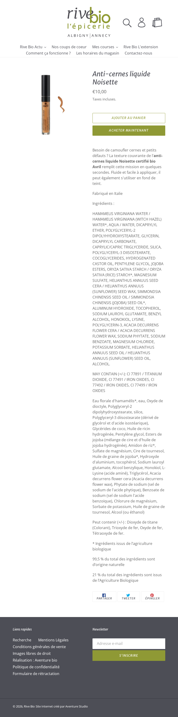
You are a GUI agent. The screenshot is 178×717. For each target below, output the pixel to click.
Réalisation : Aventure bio (35, 660)
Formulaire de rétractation (36, 673)
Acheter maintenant (129, 130)
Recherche (22, 640)
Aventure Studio (76, 706)
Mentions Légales (53, 640)
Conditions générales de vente (39, 646)
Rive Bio (29, 706)
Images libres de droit (32, 653)
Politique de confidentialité (36, 666)
